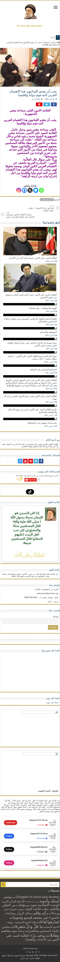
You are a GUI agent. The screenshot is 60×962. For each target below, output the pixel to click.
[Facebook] (24, 190)
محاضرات (32, 931)
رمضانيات (10, 913)
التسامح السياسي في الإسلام (43, 369)
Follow (9, 836)
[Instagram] (18, 190)
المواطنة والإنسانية (48, 332)
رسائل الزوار (25, 913)
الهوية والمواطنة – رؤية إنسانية (43, 308)
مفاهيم (5, 931)
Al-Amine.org (32, 948)
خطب (45, 908)
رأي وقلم (40, 913)
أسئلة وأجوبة (49, 901)
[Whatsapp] (41, 190)
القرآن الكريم (9, 901)
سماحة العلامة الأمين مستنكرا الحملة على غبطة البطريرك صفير (20, 214)
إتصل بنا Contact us (32, 902)
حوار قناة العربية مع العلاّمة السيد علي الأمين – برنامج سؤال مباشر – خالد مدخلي (32, 357)
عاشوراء (54, 917)
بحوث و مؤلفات (26, 905)
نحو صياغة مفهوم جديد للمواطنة (42, 423)
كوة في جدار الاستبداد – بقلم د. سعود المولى (40, 208)
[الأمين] (30, 11)
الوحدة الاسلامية (48, 905)
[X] (30, 190)
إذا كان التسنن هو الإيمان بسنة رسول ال (39, 37)
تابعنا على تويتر (53, 698)
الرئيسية (54, 42)
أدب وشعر (10, 897)
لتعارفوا (53, 922)
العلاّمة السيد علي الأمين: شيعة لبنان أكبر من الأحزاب (33, 258)
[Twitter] (35, 461)
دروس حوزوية (17, 908)
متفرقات (45, 42)
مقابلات (52, 935)
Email (55, 617)
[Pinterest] (30, 461)
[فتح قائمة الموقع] (56, 7)
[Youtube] (25, 461)
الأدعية (21, 901)
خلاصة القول (33, 908)
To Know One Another (44, 897)
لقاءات (41, 922)
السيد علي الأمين (47, 199)
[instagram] (20, 461)
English (23, 897)
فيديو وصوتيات (20, 917)
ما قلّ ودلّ (34, 926)
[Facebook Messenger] (35, 190)
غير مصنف (40, 917)
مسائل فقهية (17, 931)
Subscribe (10, 822)
